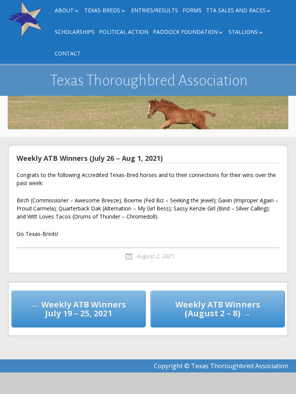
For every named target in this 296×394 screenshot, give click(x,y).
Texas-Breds (102, 10)
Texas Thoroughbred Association (149, 80)
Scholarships (74, 31)
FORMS (192, 10)
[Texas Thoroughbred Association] (27, 19)
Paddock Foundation (185, 31)
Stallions (243, 31)
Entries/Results (154, 10)
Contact (68, 53)
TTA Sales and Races (236, 10)
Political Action (123, 31)
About (64, 10)
